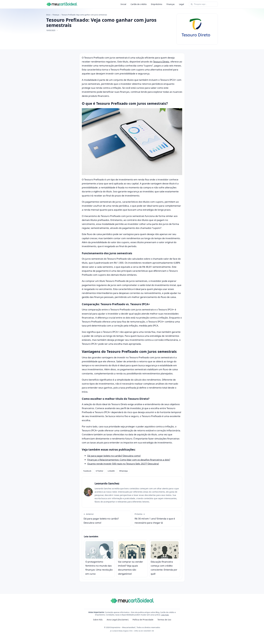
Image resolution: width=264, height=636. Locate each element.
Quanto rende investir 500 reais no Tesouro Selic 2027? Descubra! (123, 463)
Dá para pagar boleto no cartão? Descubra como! (114, 455)
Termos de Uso (164, 619)
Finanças (171, 4)
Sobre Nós (98, 619)
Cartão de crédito (139, 4)
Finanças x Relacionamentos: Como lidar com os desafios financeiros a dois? (128, 459)
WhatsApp (123, 471)
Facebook (87, 471)
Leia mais (165, 614)
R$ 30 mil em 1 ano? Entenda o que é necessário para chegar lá (155, 518)
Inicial (123, 4)
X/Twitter (99, 471)
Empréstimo (156, 4)
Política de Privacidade (143, 619)
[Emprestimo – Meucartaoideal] (61, 4)
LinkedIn (111, 471)
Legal (181, 4)
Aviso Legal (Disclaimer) (117, 619)
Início (48, 15)
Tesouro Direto (161, 61)
